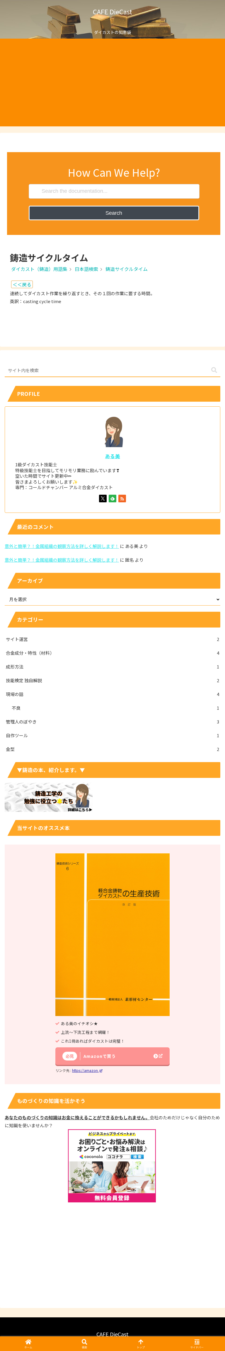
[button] (214, 370)
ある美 (112, 456)
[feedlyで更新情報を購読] (112, 498)
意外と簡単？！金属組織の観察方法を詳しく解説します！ (62, 546)
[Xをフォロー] (103, 498)
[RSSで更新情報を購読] (122, 498)
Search (113, 213)
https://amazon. (85, 1070)
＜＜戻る (22, 284)
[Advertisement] (112, 82)
